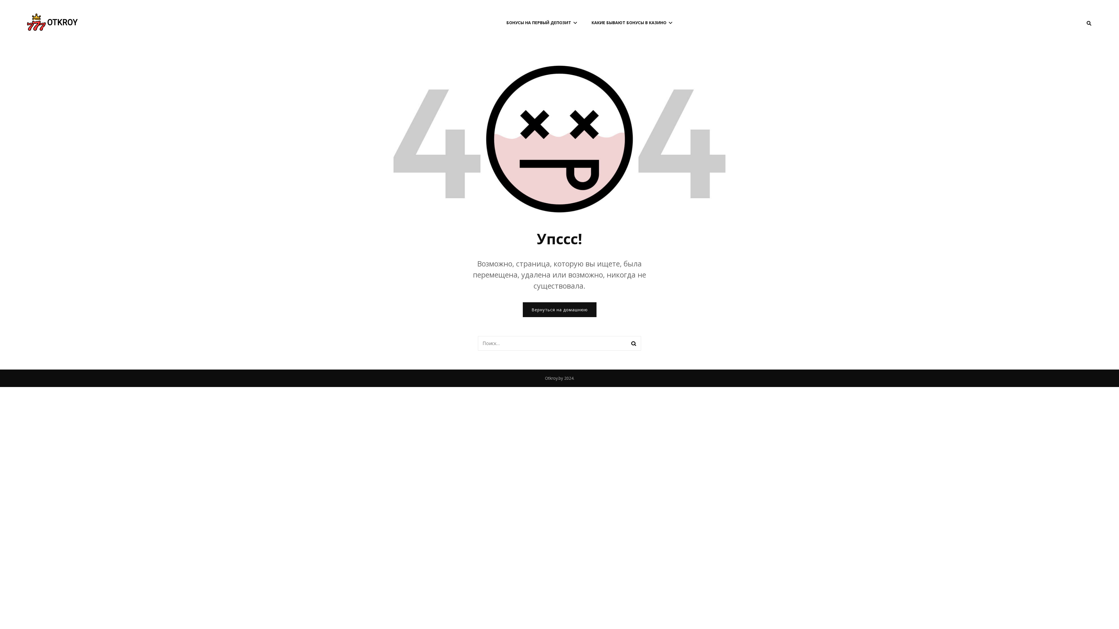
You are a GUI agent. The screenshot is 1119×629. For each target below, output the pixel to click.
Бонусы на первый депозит (538, 22)
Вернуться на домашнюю (560, 309)
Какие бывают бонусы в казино (629, 22)
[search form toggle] (1089, 23)
